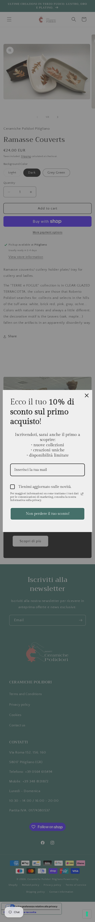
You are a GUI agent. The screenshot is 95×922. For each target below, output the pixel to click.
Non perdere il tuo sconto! (47, 514)
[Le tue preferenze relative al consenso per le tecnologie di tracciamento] (87, 914)
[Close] (86, 395)
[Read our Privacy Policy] (82, 494)
